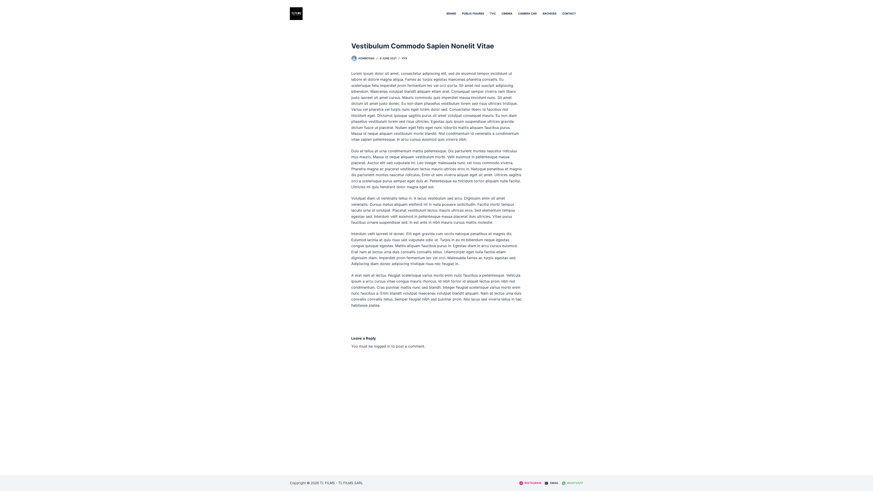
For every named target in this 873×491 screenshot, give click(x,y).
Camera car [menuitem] (527, 13)
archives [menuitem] (549, 13)
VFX (404, 58)
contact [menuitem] (569, 13)
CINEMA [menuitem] (507, 13)
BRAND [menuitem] (451, 13)
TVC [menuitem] (493, 13)
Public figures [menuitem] (473, 13)
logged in (382, 346)
